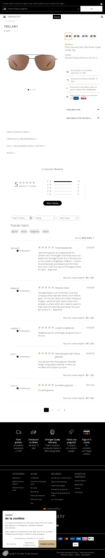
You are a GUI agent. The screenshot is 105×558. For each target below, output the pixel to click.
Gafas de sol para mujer (18, 489)
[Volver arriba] (101, 552)
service (45, 231)
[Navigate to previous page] (40, 410)
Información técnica (78, 118)
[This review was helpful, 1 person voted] (87, 375)
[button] (5, 553)
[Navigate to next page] (64, 410)
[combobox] (45, 218)
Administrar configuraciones (29, 544)
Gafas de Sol (9, 21)
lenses (24, 231)
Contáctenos (34, 478)
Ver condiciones (89, 89)
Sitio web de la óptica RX (59, 489)
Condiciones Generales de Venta (67, 553)
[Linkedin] (57, 526)
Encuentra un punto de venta (38, 482)
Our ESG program (57, 499)
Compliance (79, 492)
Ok (91, 9)
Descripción (73, 109)
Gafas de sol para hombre (18, 482)
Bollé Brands (79, 484)
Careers (77, 488)
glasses (15, 231)
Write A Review (52, 203)
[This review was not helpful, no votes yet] (92, 277)
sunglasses (34, 231)
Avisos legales (85, 555)
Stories (57, 17)
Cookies (77, 555)
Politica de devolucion (37, 495)
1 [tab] (28, 89)
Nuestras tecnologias (58, 485)
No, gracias (11, 544)
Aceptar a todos (47, 544)
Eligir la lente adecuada (59, 482)
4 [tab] (35, 89)
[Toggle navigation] (5, 17)
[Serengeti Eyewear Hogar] (15, 17)
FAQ (31, 503)
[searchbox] (19, 218)
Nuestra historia (80, 481)
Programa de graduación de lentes (60, 494)
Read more (52, 269)
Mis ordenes (34, 492)
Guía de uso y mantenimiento (61, 478)
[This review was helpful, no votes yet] (87, 277)
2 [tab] (30, 89)
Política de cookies (67, 555)
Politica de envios (36, 499)
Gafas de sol (16, 478)
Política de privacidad (87, 553)
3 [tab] (33, 89)
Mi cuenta (33, 488)
